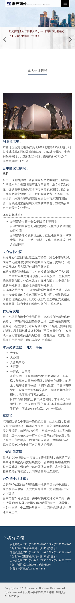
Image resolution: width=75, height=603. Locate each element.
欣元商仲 (28, 3)
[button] (4, 38)
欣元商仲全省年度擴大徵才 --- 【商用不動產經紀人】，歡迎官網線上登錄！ (36, 33)
